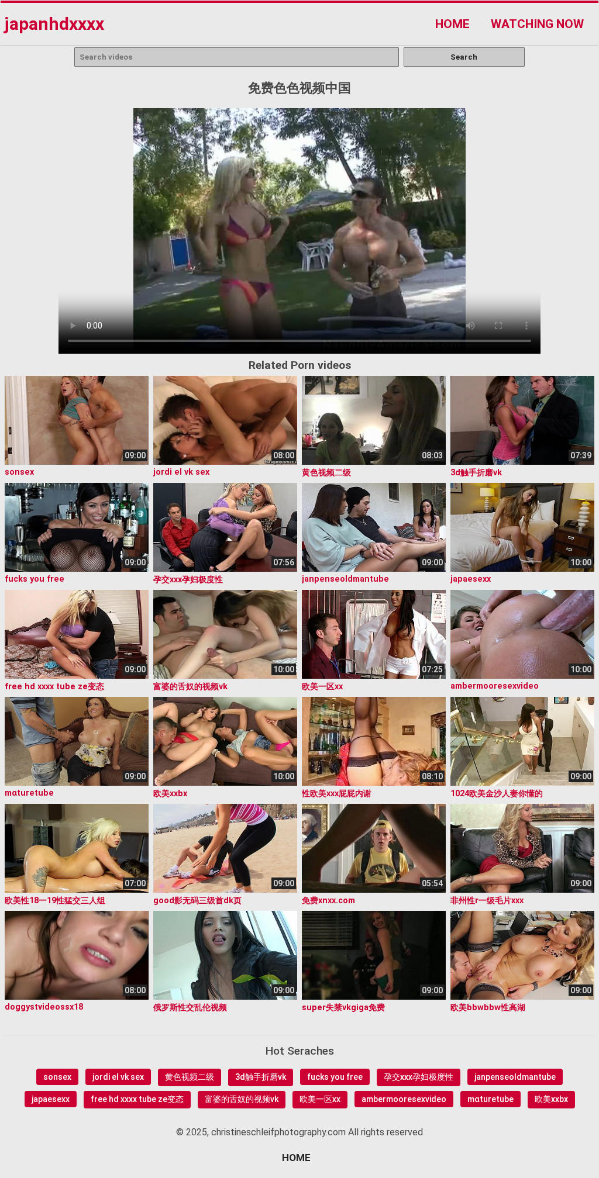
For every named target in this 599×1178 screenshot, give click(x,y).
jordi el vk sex (118, 1077)
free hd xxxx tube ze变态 (137, 1099)
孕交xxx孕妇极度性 (418, 1077)
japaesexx (51, 1099)
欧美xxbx (551, 1099)
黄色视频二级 (189, 1077)
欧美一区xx (320, 1099)
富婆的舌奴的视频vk (241, 1099)
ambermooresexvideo (404, 1099)
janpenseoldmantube (515, 1077)
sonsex (57, 1077)
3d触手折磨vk (260, 1077)
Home (452, 24)
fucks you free (335, 1077)
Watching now (537, 24)
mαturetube (490, 1099)
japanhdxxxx (54, 23)
